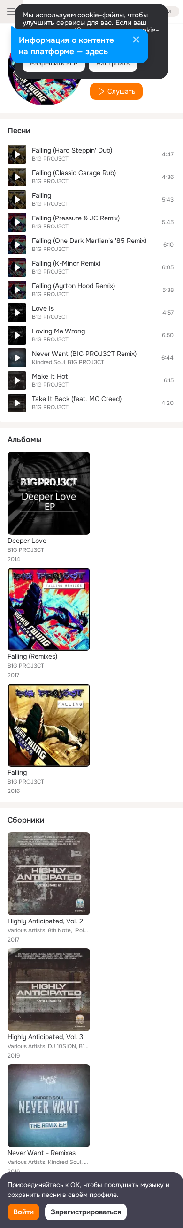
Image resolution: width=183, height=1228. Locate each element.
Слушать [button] (121, 91)
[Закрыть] (136, 40)
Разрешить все (53, 63)
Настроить (113, 63)
